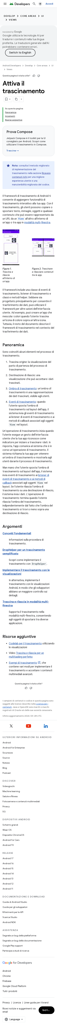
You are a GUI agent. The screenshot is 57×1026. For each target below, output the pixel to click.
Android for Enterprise (14, 747)
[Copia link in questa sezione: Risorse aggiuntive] (39, 637)
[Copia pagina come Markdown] (16, 99)
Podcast (7, 773)
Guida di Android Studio (15, 902)
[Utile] (34, 75)
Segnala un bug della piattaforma (19, 935)
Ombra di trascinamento (23, 388)
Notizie (6, 762)
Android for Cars (11, 840)
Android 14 (8, 873)
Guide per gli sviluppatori (15, 907)
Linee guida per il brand (36, 1002)
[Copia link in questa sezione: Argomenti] (25, 527)
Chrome (7, 976)
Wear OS (7, 829)
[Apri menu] (5, 4)
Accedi (49, 3)
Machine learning (11, 791)
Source (6, 757)
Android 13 (8, 878)
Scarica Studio (10, 917)
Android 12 (8, 883)
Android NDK (9, 922)
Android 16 (8, 863)
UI (42, 16)
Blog (5, 767)
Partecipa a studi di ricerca (16, 950)
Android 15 (8, 868)
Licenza (17, 1002)
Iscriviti (47, 1010)
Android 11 (8, 888)
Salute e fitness (10, 796)
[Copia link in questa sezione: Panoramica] (27, 345)
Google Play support (13, 945)
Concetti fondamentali (17, 533)
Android (7, 742)
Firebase (7, 981)
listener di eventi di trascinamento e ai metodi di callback (26, 479)
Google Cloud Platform (14, 986)
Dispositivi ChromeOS (13, 835)
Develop (9, 16)
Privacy (6, 806)
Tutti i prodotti (10, 991)
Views (13, 19)
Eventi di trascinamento (22, 401)
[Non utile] (38, 75)
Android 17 (8, 858)
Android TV (8, 845)
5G (4, 811)
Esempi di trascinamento (23, 662)
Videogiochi (9, 786)
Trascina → (12, 150)
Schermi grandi (10, 824)
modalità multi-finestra (37, 222)
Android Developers (12, 65)
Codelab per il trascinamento (25, 643)
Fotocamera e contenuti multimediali (21, 801)
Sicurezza (8, 752)
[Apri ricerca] (34, 4)
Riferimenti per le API (13, 912)
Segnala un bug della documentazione (22, 940)
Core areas (28, 16)
